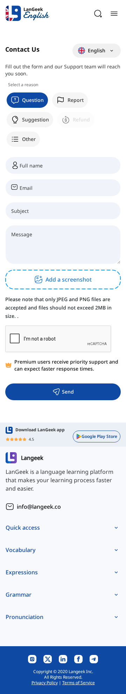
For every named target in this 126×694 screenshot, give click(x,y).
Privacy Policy (44, 683)
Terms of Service (78, 683)
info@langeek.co (39, 506)
